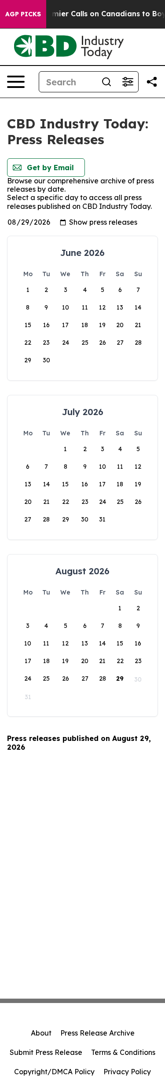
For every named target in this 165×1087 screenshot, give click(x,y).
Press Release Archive (97, 1033)
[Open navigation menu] (16, 82)
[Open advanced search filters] (127, 82)
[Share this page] (152, 82)
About (41, 1033)
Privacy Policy (127, 1071)
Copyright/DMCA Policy (54, 1071)
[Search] (106, 82)
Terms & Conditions (123, 1052)
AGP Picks (23, 14)
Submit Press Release (46, 1052)
